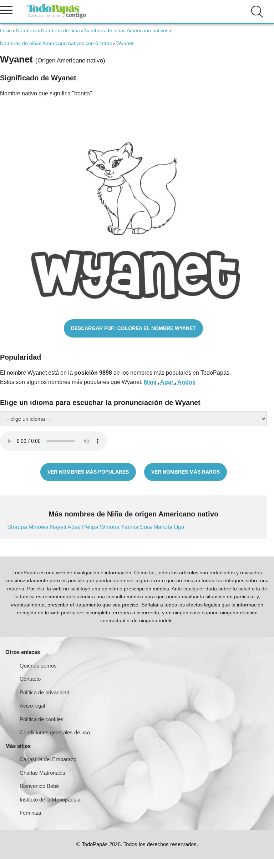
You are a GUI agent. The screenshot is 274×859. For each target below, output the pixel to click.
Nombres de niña (60, 30)
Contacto (30, 679)
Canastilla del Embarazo (48, 759)
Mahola (163, 527)
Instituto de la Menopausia (50, 799)
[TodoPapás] (56, 17)
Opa (179, 527)
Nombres (26, 30)
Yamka (130, 527)
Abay (74, 527)
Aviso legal (32, 706)
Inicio (6, 30)
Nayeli (58, 527)
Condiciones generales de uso (55, 732)
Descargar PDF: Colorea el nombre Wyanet (133, 328)
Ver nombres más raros (185, 472)
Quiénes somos (38, 666)
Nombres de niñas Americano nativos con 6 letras (56, 43)
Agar (167, 382)
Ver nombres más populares (88, 472)
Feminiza (30, 813)
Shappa (18, 527)
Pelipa (91, 527)
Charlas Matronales (42, 773)
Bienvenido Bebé (39, 786)
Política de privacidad (44, 692)
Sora (146, 527)
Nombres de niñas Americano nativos (126, 30)
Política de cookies (42, 719)
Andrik (186, 382)
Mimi (151, 382)
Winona (110, 527)
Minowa (39, 527)
